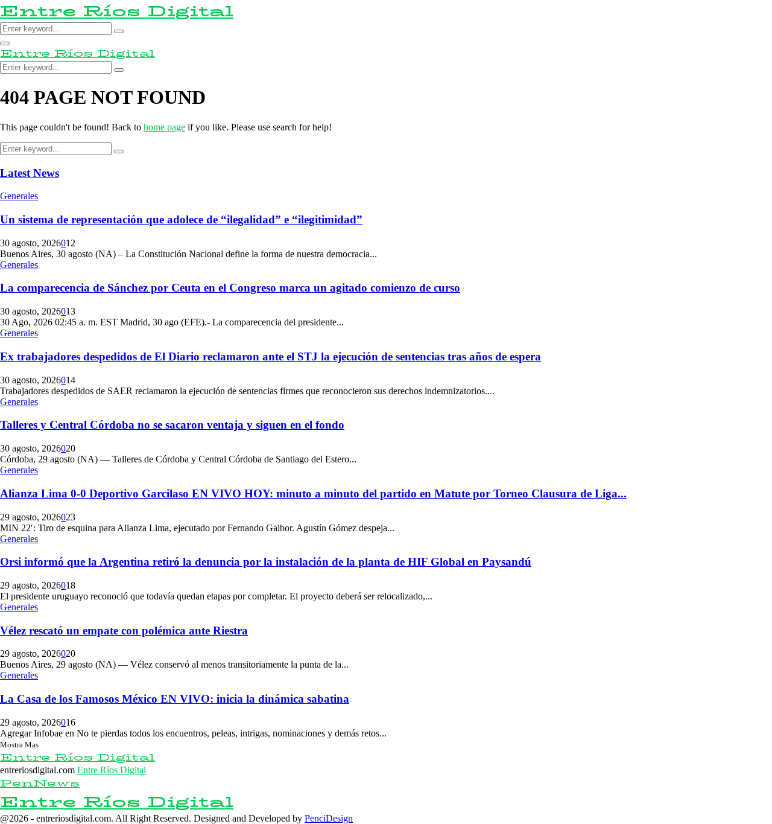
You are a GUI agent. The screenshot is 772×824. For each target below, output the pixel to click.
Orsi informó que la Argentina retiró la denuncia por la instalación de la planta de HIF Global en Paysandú (265, 561)
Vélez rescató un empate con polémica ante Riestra (124, 630)
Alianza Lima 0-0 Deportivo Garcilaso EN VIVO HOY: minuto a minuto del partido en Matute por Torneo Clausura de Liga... (313, 493)
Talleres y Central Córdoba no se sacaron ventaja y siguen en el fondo (172, 424)
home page (164, 127)
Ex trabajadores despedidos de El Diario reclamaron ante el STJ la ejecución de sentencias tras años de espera (270, 356)
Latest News (29, 173)
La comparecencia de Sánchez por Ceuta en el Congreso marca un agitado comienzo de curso (230, 287)
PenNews (40, 783)
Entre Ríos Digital (116, 11)
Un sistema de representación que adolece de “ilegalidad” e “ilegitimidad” (181, 219)
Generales (19, 196)
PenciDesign (329, 818)
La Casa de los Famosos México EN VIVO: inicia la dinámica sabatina (174, 698)
